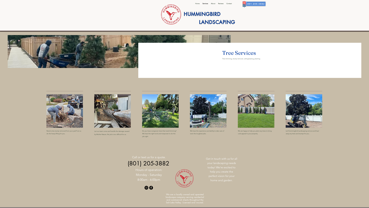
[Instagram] (146, 188)
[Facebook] (151, 188)
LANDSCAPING (217, 22)
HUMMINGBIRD (202, 14)
